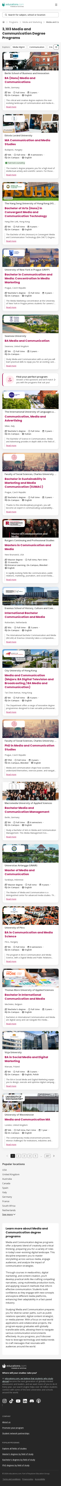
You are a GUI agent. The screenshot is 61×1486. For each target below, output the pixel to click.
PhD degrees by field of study (15, 1465)
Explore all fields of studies (14, 1448)
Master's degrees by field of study (17, 1454)
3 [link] (24, 1156)
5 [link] (35, 1156)
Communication (37, 47)
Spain (5, 1187)
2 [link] (18, 1156)
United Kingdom (10, 1174)
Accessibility (40, 1479)
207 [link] (47, 1156)
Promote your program (13, 1427)
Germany (7, 1196)
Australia (7, 1178)
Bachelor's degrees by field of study (18, 1459)
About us (6, 1422)
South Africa (8, 1205)
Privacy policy (27, 1479)
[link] (54, 1156)
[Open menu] (56, 4)
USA (4, 1169)
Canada (6, 1183)
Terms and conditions (12, 1479)
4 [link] (29, 1156)
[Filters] (56, 47)
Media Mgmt (19, 47)
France (5, 1201)
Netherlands (9, 1210)
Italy (4, 1192)
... (41, 1155)
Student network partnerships (15, 1433)
